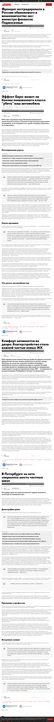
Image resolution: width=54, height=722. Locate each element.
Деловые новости (26, 459)
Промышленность (31, 326)
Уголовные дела (17, 83)
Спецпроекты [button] (25, 4)
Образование (48, 701)
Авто (20, 326)
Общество (39, 701)
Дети (43, 701)
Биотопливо (25, 326)
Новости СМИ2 (5, 91)
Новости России (15, 326)
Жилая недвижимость (47, 459)
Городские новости (5, 702)
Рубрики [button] (17, 4)
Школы (10, 702)
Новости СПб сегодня (8, 326)
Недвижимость (33, 459)
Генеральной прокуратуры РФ (8, 38)
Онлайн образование (7, 701)
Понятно (50, 719)
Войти (48, 4)
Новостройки (4, 461)
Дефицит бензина (43, 326)
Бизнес (35, 701)
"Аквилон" (11, 435)
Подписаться (26, 1)
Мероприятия (34, 4)
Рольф (22, 188)
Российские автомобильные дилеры (28, 268)
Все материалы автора (16, 31)
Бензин (17, 328)
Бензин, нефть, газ (5, 328)
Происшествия (6, 83)
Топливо (37, 326)
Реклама (40, 4)
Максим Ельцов (30, 389)
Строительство (39, 459)
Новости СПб (12, 328)
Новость (12, 83)
